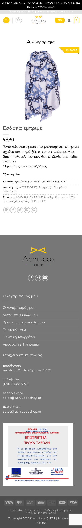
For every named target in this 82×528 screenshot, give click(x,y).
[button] (6, 20)
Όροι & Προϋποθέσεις (42, 513)
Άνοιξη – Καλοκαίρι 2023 (59, 197)
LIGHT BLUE (35, 197)
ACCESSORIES (28, 187)
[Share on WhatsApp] (6, 210)
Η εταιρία (15, 510)
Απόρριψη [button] (48, 7)
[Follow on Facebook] (31, 278)
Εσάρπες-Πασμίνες (16, 201)
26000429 (20, 197)
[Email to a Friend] (27, 210)
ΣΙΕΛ (43, 201)
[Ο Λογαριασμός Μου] (69, 20)
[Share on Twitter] (20, 210)
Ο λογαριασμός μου (19, 308)
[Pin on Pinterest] (34, 210)
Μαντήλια (9, 191)
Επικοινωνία (33, 510)
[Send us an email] (45, 278)
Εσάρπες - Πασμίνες (52, 187)
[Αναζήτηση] (19, 20)
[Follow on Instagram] (38, 278)
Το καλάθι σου (14, 330)
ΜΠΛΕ (34, 201)
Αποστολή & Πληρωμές (21, 344)
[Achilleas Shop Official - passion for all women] (38, 20)
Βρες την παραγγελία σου (24, 322)
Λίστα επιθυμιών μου (20, 315)
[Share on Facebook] (13, 210)
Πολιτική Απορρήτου (19, 337)
